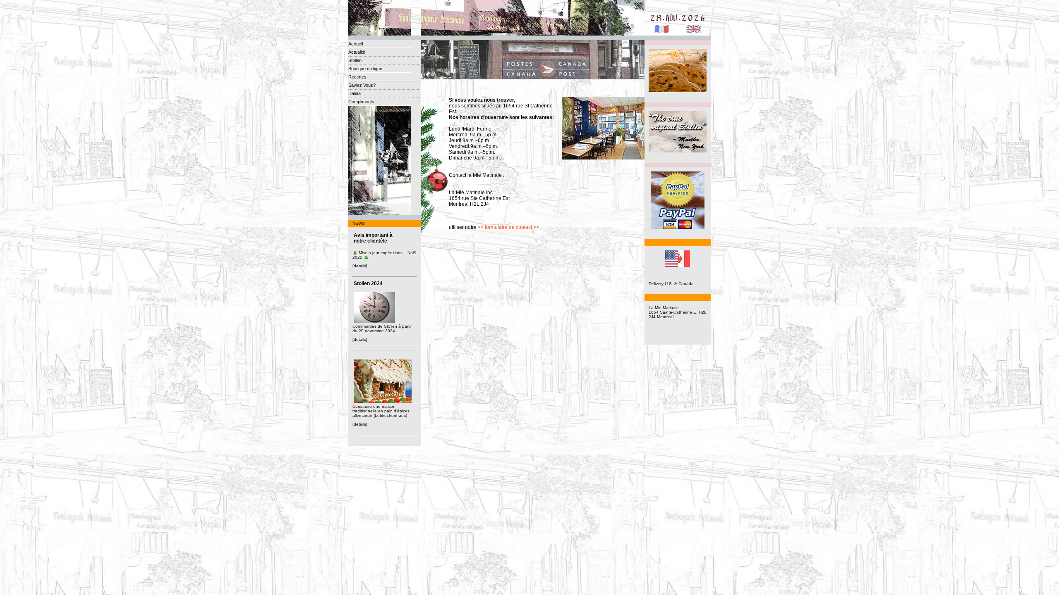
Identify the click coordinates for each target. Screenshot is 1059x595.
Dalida (354, 93)
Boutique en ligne (365, 68)
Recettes (357, 76)
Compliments (361, 101)
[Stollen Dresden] (678, 90)
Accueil (355, 43)
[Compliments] (678, 151)
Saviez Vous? (362, 85)
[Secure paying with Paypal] (677, 227)
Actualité (356, 52)
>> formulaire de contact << (508, 227)
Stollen (355, 60)
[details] (359, 266)
